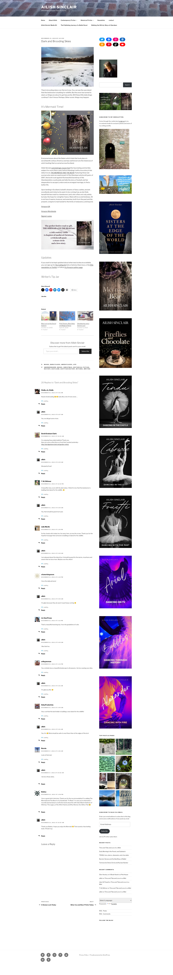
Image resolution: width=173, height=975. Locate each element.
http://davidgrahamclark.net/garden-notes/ (55, 444)
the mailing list (60, 265)
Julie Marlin (45, 527)
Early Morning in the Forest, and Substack (112, 851)
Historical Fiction (86, 20)
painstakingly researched (60, 168)
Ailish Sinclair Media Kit (49, 25)
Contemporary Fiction (68, 20)
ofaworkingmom (47, 574)
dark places (55, 364)
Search (127, 85)
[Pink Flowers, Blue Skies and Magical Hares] (67, 315)
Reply (43, 404)
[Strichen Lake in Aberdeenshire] (107, 798)
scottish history (67, 369)
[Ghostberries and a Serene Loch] (85, 315)
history (47, 369)
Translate (114, 904)
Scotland (55, 369)
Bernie (43, 748)
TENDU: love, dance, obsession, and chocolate (114, 855)
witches (79, 369)
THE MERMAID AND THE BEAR (62, 173)
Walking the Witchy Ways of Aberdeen (104, 25)
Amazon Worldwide (48, 211)
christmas (67, 367)
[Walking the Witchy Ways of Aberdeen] (107, 764)
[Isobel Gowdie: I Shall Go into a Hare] (107, 747)
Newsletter (101, 20)
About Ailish (53, 20)
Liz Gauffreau (46, 618)
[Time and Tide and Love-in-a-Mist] (124, 764)
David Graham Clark (49, 434)
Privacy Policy (83, 955)
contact (111, 20)
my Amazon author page (73, 267)
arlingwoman (46, 661)
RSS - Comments (104, 914)
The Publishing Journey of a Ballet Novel (74, 25)
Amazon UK (45, 206)
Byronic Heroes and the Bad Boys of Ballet (112, 859)
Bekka (43, 792)
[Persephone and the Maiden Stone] (124, 747)
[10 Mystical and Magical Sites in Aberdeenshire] (124, 781)
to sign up (122, 121)
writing (87, 369)
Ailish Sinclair (59, 7)
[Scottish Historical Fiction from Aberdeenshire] (107, 781)
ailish (61, 38)
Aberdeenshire (50, 367)
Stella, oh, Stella (47, 390)
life (74, 364)
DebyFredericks (47, 705)
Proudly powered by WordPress (100, 955)
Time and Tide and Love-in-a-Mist (110, 848)
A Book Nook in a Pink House (119, 874)
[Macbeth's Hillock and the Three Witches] (124, 798)
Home (43, 20)
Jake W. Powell (104, 882)
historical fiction (81, 367)
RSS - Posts (103, 911)
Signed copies (46, 216)
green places (66, 364)
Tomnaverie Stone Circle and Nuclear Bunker (113, 863)
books (46, 364)
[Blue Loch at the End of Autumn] (49, 315)
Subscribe (85, 351)
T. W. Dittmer (46, 481)
